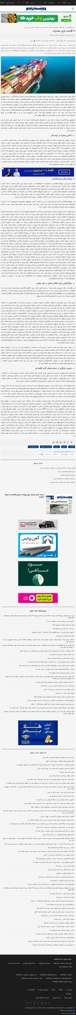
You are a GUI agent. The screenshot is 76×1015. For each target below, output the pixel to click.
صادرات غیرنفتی (45, 447)
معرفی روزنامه (68, 998)
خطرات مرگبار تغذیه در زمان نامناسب (64, 919)
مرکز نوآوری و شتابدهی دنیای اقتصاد (26, 975)
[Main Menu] (73, 9)
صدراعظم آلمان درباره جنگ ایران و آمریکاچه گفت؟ (60, 905)
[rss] (38, 1003)
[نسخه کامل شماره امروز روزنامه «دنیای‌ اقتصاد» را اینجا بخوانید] (59, 504)
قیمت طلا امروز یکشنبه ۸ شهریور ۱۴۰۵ (63, 625)
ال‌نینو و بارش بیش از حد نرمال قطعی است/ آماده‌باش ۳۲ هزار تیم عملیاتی (53, 632)
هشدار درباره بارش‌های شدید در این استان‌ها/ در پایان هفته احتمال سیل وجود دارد (51, 662)
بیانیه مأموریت (56, 998)
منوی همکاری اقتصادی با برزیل (66, 472)
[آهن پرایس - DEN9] (38, 545)
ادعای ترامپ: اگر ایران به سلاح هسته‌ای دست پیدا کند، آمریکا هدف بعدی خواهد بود (50, 780)
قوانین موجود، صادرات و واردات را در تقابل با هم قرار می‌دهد (57, 468)
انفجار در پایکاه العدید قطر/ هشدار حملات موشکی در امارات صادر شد (54, 669)
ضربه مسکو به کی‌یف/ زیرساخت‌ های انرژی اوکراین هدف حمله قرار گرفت (54, 697)
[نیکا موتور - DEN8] (38, 524)
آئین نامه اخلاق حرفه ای (42, 998)
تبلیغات (60, 990)
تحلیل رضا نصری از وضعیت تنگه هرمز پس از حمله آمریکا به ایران (55, 769)
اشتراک (53, 990)
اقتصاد (72, 447)
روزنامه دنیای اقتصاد (44, 963)
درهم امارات (41, 3)
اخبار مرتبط (38, 463)
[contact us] (30, 1003)
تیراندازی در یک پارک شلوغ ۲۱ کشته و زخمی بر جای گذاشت (57, 686)
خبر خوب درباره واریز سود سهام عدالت (63, 629)
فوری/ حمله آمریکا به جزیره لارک (65, 636)
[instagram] (49, 1003)
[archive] (27, 1003)
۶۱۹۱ (68, 41)
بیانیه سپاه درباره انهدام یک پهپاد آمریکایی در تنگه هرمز (58, 758)
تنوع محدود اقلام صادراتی (67, 475)
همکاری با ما (30, 990)
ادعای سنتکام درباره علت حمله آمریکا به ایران (61, 776)
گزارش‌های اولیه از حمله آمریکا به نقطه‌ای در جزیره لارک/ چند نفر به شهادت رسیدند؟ (50, 701)
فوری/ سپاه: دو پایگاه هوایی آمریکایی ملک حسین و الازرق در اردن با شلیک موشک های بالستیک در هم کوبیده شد (42, 708)
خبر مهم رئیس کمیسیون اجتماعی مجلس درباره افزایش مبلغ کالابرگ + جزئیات (52, 704)
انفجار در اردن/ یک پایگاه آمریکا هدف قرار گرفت (60, 848)
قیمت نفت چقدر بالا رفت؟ (66, 772)
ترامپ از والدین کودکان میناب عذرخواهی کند (61, 673)
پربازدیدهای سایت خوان (38, 611)
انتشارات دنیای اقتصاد (66, 975)
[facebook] (67, 442)
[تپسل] (3, 169)
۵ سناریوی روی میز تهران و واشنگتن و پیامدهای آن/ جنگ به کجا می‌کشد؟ (53, 945)
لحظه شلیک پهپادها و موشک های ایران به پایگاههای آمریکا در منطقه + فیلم (52, 807)
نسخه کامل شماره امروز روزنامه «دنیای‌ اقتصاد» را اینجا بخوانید (24, 496)
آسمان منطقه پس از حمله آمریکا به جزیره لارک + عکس (58, 690)
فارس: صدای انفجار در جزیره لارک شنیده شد (61, 894)
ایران (64, 447)
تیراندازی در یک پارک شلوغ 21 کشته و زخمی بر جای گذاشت (57, 916)
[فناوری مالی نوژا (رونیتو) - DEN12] (38, 732)
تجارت (56, 447)
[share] (34, 1003)
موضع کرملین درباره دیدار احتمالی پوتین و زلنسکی (60, 938)
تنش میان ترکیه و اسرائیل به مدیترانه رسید (62, 881)
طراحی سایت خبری (68, 1013)
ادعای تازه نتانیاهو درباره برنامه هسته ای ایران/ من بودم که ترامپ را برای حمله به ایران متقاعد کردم (46, 851)
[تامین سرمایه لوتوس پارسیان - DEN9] (38, 573)
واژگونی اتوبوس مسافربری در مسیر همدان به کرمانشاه (59, 923)
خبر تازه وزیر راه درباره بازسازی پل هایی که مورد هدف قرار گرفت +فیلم (54, 912)
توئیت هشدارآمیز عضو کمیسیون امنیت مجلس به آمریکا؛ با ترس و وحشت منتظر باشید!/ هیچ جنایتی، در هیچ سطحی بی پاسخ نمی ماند (38, 839)
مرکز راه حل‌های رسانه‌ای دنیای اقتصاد (31, 978)
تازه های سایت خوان (38, 752)
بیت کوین (23, 3)
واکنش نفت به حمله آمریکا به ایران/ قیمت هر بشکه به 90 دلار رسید (55, 827)
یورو (59, 3)
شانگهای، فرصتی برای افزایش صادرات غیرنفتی (62, 482)
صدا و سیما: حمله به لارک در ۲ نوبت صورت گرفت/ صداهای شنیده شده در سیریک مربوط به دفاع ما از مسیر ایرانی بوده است (39, 844)
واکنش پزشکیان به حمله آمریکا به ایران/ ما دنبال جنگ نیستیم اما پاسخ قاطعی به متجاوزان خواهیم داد (45, 765)
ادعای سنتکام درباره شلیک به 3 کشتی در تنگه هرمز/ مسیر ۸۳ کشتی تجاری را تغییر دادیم (49, 803)
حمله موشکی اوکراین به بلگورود (65, 873)
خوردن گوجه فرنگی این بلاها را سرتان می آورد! (61, 658)
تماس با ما (69, 990)
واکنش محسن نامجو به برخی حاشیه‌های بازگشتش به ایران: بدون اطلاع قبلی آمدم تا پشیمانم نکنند (46, 666)
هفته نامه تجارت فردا (13, 963)
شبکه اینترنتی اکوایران (29, 963)
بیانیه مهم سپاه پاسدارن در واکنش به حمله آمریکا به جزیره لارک (56, 877)
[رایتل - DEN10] (38, 598)
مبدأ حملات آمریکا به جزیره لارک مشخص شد (61, 655)
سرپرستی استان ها (43, 990)
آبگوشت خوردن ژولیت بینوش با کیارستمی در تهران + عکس (57, 816)
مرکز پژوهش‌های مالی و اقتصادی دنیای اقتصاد (59, 978)
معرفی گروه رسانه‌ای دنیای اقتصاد (62, 963)
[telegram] (57, 442)
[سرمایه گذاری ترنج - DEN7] (38, 18)
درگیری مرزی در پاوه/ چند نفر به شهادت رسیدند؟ (60, 621)
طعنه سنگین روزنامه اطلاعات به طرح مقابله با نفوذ (60, 761)
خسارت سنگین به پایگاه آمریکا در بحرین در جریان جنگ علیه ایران (56, 927)
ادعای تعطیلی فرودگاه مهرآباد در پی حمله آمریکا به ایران (58, 835)
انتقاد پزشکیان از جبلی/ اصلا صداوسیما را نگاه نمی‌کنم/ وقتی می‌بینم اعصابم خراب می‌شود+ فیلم (47, 651)
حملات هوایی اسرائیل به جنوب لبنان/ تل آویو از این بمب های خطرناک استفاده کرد (51, 820)
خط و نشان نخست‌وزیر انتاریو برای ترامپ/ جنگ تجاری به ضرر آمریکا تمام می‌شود (51, 941)
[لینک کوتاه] (71, 442)
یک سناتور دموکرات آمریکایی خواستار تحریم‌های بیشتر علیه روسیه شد (55, 682)
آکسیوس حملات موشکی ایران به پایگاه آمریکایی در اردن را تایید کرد (55, 800)
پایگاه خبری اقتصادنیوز (65, 967)
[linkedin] (60, 442)
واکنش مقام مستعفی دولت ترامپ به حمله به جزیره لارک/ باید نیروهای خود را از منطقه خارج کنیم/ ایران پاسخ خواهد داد (40, 783)
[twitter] (64, 442)
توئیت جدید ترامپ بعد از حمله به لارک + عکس (60, 792)
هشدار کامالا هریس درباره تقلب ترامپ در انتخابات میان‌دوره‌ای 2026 (55, 859)
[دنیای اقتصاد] (36, 9)
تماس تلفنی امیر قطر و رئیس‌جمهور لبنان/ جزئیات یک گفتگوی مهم (55, 908)
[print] (53, 442)
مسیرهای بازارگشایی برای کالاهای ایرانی (64, 479)
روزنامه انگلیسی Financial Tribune (62, 982)
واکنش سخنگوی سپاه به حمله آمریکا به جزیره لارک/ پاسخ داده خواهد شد (53, 862)
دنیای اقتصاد (33, 447)
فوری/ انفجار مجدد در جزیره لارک (64, 693)
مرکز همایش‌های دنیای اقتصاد (48, 975)
